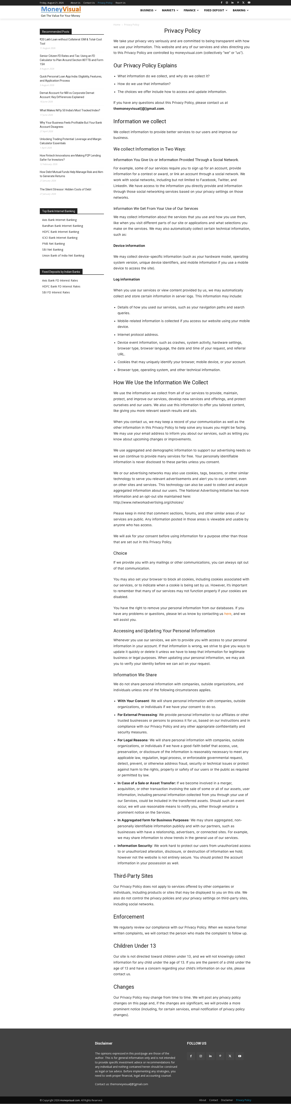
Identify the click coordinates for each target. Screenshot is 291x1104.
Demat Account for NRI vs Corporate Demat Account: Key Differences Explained (67, 95)
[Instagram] (227, 3)
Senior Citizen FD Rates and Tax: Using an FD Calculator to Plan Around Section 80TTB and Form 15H (71, 60)
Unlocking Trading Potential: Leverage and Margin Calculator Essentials (70, 141)
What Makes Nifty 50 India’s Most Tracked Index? (70, 110)
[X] (243, 3)
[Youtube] (249, 3)
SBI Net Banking (52, 249)
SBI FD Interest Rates (56, 292)
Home (116, 24)
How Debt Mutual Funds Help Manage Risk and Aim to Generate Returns (71, 174)
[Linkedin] (232, 3)
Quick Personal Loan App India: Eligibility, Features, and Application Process (71, 78)
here (227, 614)
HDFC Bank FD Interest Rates (61, 286)
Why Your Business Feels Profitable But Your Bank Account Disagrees (71, 124)
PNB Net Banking (53, 243)
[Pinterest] (238, 3)
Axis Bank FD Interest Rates (60, 280)
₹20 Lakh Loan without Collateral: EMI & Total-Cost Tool (71, 41)
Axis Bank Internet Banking (59, 220)
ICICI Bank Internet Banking (59, 238)
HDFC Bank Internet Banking (60, 232)
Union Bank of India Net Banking (63, 255)
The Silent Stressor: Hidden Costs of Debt (65, 189)
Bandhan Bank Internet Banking (62, 226)
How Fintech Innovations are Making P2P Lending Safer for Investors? (70, 157)
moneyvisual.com (70, 1100)
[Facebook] (221, 3)
